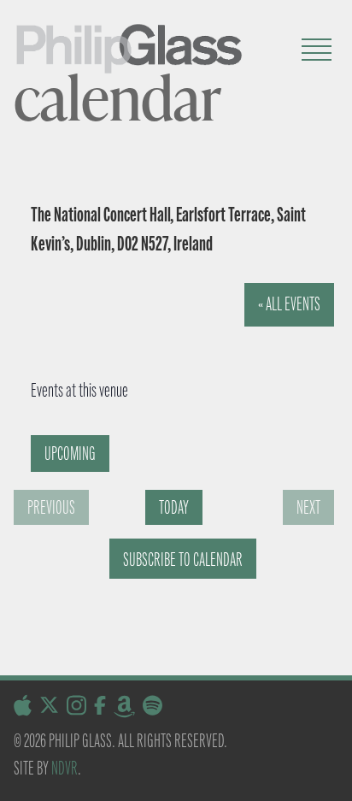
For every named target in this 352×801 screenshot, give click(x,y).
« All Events (289, 304)
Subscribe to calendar (183, 559)
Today (174, 507)
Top (333, 777)
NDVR (64, 768)
